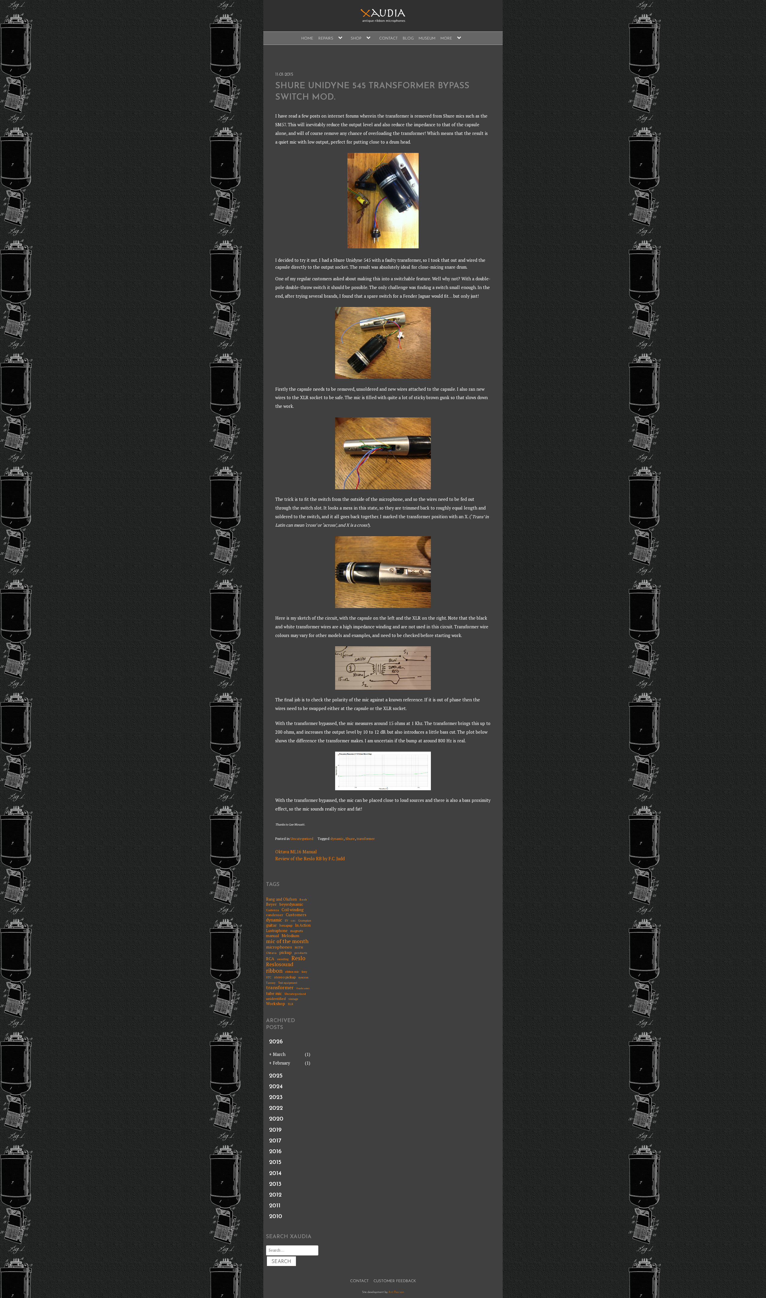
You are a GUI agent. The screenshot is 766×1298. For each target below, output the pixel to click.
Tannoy (271, 983)
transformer (366, 838)
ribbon (274, 971)
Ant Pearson (396, 1292)
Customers (296, 914)
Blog (408, 38)
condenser (274, 915)
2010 (275, 1217)
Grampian (304, 920)
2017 (275, 1141)
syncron (303, 977)
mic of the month (287, 941)
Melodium (290, 935)
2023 (276, 1098)
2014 (275, 1174)
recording (283, 959)
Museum (427, 38)
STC (268, 977)
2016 (275, 1152)
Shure (350, 838)
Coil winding (293, 909)
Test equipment (287, 983)
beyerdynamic (291, 904)
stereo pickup (285, 977)
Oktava (271, 952)
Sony (304, 972)
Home (307, 38)
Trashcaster (302, 988)
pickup (285, 952)
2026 (276, 1042)
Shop (356, 38)
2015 (275, 1162)
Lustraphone (277, 930)
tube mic (274, 993)
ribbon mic (292, 972)
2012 (275, 1195)
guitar (271, 925)
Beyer (271, 904)
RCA (270, 958)
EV (286, 920)
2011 (274, 1206)
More (446, 38)
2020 (276, 1119)
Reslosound (279, 964)
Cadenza (272, 910)
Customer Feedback (394, 1281)
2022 (276, 1108)
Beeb (303, 899)
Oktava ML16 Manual (296, 852)
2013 (275, 1184)
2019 (275, 1130)
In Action (303, 925)
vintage (293, 999)
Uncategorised (302, 838)
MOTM (299, 947)
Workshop (275, 1003)
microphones (279, 946)
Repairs (325, 38)
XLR (290, 1004)
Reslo (298, 958)
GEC (293, 920)
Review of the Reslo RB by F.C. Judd (310, 858)
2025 (275, 1076)
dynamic (337, 838)
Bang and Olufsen (281, 899)
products (300, 952)
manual (272, 936)
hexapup (285, 926)
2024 (276, 1087)
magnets (296, 931)
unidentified (276, 999)
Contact (388, 38)
